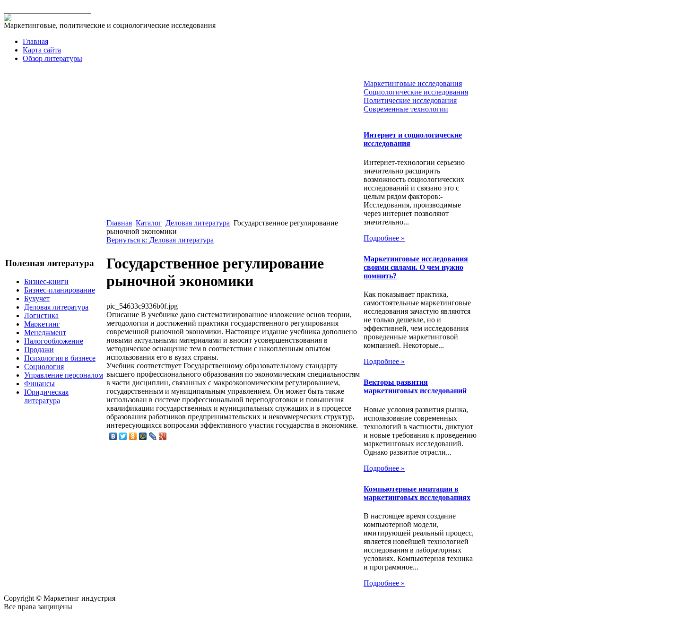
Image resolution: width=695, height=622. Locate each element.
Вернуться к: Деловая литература (160, 240)
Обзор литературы (52, 58)
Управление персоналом (63, 375)
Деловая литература (56, 307)
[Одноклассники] (133, 436)
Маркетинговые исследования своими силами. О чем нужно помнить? (416, 267)
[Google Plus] (163, 436)
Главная (35, 41)
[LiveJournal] (153, 436)
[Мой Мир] (143, 436)
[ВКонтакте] (113, 436)
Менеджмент (45, 332)
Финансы (39, 384)
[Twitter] (123, 436)
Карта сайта (42, 50)
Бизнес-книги (46, 281)
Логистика (41, 315)
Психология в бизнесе (60, 358)
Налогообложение (53, 341)
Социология (44, 367)
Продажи (39, 350)
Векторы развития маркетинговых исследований (415, 386)
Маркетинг (42, 324)
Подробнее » (384, 238)
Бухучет (37, 298)
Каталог (149, 223)
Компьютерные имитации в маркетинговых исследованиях (417, 493)
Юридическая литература (46, 396)
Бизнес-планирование (59, 290)
